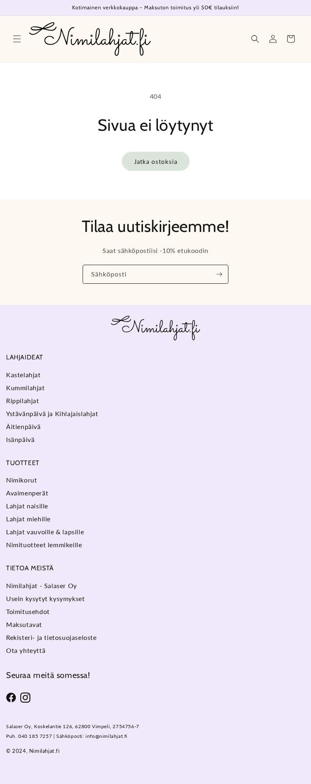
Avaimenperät (27, 493)
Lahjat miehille (28, 519)
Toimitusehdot (28, 611)
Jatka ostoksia (155, 161)
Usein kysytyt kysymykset (45, 598)
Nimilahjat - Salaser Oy (41, 585)
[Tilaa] (219, 274)
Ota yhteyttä (25, 650)
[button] (17, 39)
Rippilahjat (22, 400)
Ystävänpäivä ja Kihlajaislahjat (52, 413)
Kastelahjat (23, 374)
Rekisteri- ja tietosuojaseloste (51, 637)
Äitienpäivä (23, 426)
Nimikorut (21, 480)
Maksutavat (24, 624)
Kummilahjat (25, 387)
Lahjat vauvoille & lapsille (45, 531)
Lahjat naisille (27, 506)
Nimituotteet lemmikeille (44, 544)
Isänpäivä (20, 439)
